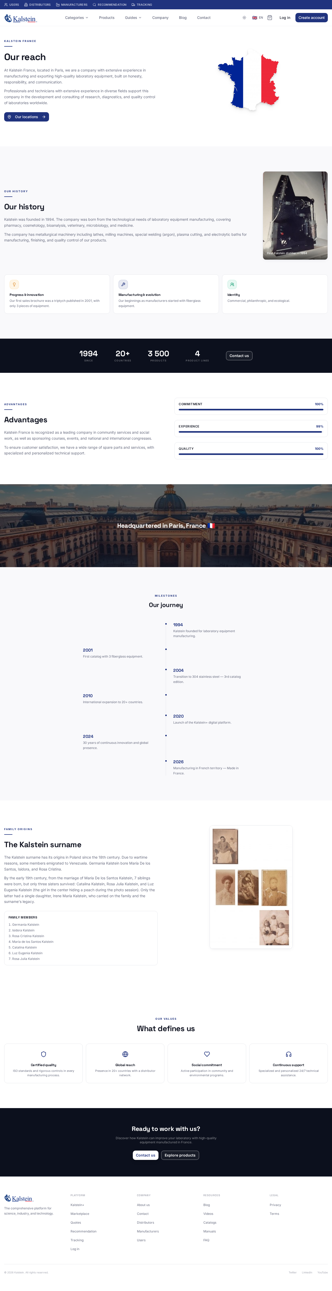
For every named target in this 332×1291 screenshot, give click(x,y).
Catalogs (209, 1222)
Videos (208, 1214)
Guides (131, 17)
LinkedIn (307, 1272)
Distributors (40, 4)
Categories (74, 17)
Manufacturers (74, 4)
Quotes (76, 1222)
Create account (312, 17)
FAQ (206, 1240)
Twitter (293, 1272)
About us (143, 1205)
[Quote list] (269, 17)
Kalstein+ (77, 1205)
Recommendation (112, 4)
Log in (285, 17)
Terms (274, 1214)
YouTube (322, 1272)
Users (14, 4)
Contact (204, 17)
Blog (183, 17)
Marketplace (80, 1214)
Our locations (26, 117)
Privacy (275, 1205)
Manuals (209, 1231)
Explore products (180, 1155)
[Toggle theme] (244, 17)
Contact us (239, 355)
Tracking (144, 4)
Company (160, 17)
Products (107, 17)
